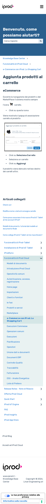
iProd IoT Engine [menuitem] (11, 404)
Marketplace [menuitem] (12, 313)
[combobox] (20, 41)
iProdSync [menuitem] (9, 253)
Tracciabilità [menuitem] (12, 368)
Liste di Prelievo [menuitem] (14, 383)
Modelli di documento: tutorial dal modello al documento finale (20, 227)
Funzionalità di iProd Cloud (15, 64)
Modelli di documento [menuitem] (17, 263)
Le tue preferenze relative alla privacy (25, 496)
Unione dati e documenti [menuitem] (18, 352)
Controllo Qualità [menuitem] (14, 363)
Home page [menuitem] (12, 287)
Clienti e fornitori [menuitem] (15, 297)
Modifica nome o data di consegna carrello (19, 211)
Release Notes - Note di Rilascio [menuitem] (18, 389)
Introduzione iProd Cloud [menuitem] (18, 268)
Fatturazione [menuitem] (13, 373)
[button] (41, 242)
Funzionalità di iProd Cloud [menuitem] (16, 258)
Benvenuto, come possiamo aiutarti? (21, 32)
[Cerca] (40, 41)
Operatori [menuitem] (11, 347)
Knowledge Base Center (14, 58)
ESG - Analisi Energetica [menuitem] (18, 378)
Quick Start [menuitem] (9, 399)
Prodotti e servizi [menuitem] (15, 308)
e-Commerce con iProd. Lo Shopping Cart (22, 69)
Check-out (7, 205)
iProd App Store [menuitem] (11, 420)
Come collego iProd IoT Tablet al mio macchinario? (22, 235)
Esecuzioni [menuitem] (12, 337)
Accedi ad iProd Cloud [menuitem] (12, 445)
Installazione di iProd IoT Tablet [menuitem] (18, 248)
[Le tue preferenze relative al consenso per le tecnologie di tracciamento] (41, 501)
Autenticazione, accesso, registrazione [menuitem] (18, 280)
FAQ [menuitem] (6, 409)
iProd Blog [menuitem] (7, 436)
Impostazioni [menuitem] (13, 292)
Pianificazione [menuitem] (13, 342)
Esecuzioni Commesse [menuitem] (17, 326)
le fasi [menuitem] (10, 302)
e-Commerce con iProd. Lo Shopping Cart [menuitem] (20, 319)
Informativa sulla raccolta (15, 501)
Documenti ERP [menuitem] (14, 357)
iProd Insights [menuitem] (10, 415)
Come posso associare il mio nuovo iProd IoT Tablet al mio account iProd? (23, 219)
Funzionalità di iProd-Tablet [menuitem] (17, 242)
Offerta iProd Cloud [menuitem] (13, 394)
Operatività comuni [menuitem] (16, 274)
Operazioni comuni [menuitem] (15, 331)
